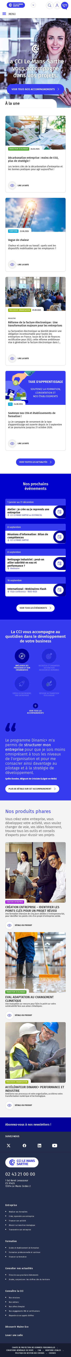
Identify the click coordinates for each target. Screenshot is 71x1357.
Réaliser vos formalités (18, 1212)
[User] (57, 5)
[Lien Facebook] (28, 1145)
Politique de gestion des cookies (29, 1353)
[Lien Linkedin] (43, 1145)
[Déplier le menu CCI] (33, 4)
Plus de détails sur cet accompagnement (29, 790)
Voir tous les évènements (33, 609)
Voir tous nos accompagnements (33, 91)
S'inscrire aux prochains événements (23, 1275)
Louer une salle (14, 1335)
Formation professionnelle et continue (24, 1252)
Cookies (52, 1353)
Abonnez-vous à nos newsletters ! (28, 1124)
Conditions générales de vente (20, 1350)
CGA (39, 1350)
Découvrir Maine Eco (16, 1326)
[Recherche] (49, 5)
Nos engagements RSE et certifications (24, 1311)
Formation (11, 1241)
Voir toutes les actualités (33, 463)
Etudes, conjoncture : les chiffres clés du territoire (29, 1280)
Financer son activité (17, 1221)
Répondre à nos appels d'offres (21, 1316)
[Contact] (64, 5)
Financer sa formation (18, 1257)
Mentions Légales (53, 1350)
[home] (16, 4)
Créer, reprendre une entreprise (21, 1216)
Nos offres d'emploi (17, 1307)
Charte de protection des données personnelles (33, 1348)
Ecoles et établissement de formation (24, 1248)
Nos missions (14, 1298)
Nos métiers (14, 1302)
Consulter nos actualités (19, 1268)
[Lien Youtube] (58, 1145)
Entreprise (11, 1205)
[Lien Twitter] (12, 1145)
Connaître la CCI (14, 1291)
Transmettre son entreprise (20, 1230)
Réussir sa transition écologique (22, 1225)
